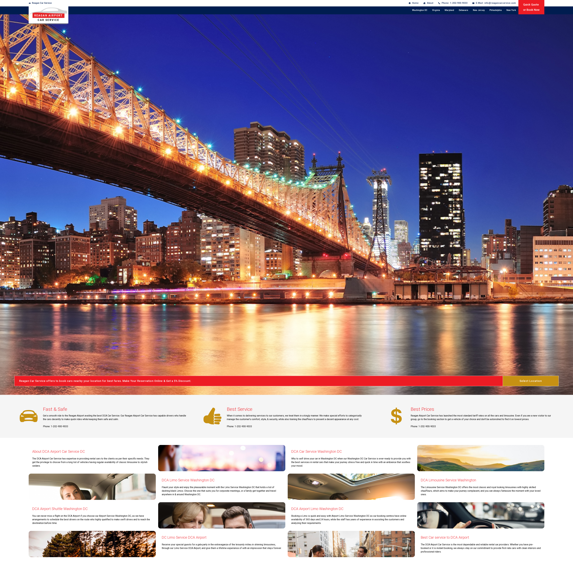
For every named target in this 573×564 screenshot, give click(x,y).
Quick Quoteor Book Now (531, 7)
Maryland (449, 10)
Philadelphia (495, 10)
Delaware (463, 10)
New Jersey (479, 10)
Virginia (436, 10)
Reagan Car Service (42, 3)
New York (511, 10)
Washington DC (419, 10)
